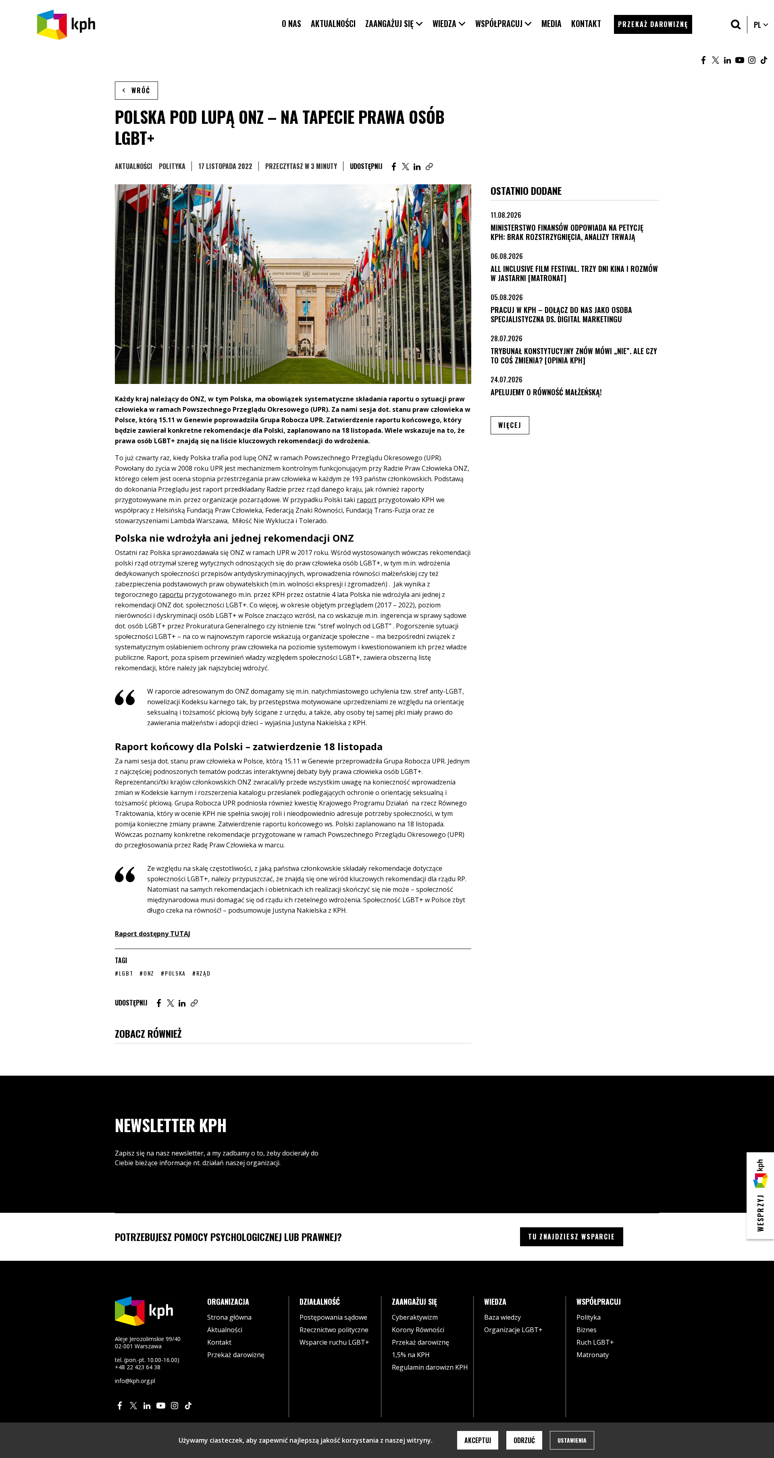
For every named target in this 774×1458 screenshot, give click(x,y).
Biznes (586, 1329)
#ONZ (146, 973)
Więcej (513, 425)
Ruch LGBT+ (595, 1342)
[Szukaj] (736, 24)
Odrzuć (524, 1440)
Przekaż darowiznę (235, 1354)
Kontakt (219, 1342)
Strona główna (229, 1317)
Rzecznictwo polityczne (334, 1329)
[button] (394, 23)
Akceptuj (477, 1440)
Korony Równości (418, 1329)
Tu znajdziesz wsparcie (571, 1236)
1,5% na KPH (411, 1354)
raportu (171, 594)
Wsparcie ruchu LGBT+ (334, 1342)
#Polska (173, 973)
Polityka (172, 166)
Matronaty (592, 1354)
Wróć (140, 90)
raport (367, 499)
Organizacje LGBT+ (513, 1329)
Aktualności (133, 166)
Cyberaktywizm (415, 1317)
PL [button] (761, 25)
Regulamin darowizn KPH (430, 1367)
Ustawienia (572, 1440)
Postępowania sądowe (333, 1317)
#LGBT (124, 973)
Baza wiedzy (502, 1317)
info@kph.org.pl (135, 1381)
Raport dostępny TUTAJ (152, 933)
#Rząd (201, 973)
